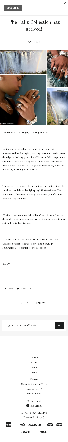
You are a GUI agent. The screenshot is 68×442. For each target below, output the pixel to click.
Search (34, 357)
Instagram (36, 405)
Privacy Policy (34, 393)
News (34, 367)
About (34, 362)
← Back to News (34, 303)
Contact (34, 379)
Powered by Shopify (34, 417)
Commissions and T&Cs (34, 384)
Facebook (35, 401)
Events (34, 371)
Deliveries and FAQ (34, 388)
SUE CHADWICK (38, 413)
